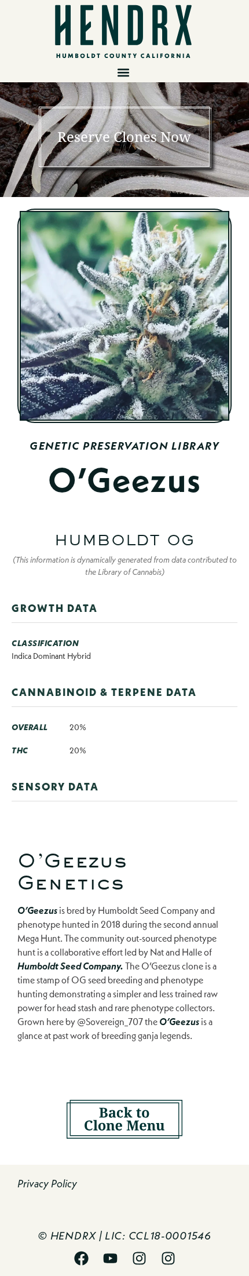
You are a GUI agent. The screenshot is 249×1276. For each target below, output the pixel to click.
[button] (123, 72)
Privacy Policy (47, 1183)
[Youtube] (110, 1258)
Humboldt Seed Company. (70, 966)
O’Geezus (37, 910)
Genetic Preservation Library (124, 446)
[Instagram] (139, 1258)
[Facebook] (81, 1258)
